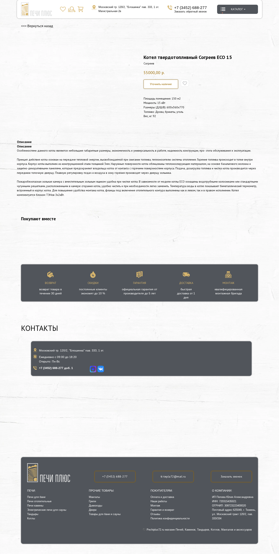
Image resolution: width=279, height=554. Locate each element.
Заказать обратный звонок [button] (190, 11)
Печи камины (35, 505)
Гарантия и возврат (162, 509)
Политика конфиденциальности (170, 518)
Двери (92, 509)
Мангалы (94, 497)
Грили (92, 501)
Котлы (31, 518)
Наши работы (159, 501)
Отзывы (155, 514)
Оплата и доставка (162, 497)
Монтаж (155, 505)
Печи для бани (36, 497)
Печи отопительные (39, 501)
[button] (231, 476)
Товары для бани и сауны (105, 514)
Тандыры (32, 514)
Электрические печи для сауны (46, 509)
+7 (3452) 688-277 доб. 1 (56, 368)
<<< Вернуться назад (37, 26)
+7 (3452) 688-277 (190, 8)
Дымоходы (95, 505)
